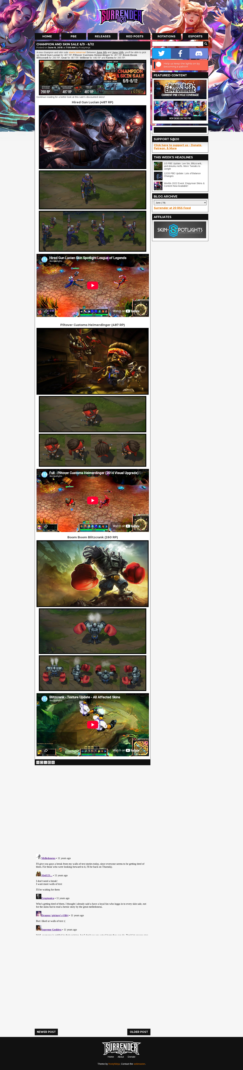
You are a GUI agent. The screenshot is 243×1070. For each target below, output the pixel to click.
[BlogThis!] (41, 762)
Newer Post (46, 1031)
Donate (131, 1056)
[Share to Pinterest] (53, 762)
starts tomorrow (77, 52)
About (121, 1056)
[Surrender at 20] (121, 16)
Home (111, 1056)
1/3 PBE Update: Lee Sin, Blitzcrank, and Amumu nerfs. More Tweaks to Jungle (183, 166)
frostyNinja (114, 1064)
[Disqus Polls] (92, 808)
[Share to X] (45, 762)
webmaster (139, 1064)
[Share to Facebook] (49, 762)
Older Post (139, 1031)
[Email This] (38, 762)
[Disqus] (92, 893)
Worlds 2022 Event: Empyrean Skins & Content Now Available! (184, 184)
